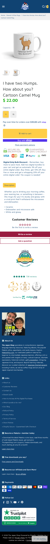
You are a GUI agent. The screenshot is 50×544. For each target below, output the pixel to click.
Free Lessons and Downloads (12, 462)
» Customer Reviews (9, 386)
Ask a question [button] (25, 241)
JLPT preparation (31, 360)
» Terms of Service (9, 419)
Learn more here (8, 449)
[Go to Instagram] (7, 503)
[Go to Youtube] (15, 503)
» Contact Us (6, 390)
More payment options (25, 145)
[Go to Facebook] (3, 503)
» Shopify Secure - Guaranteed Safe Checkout (19, 427)
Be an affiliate (21, 474)
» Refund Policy (8, 411)
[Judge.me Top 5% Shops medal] (37, 286)
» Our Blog (6, 407)
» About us (6, 382)
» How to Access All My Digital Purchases (17, 399)
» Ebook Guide (7, 394)
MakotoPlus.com (8, 352)
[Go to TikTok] (18, 503)
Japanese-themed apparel (37, 365)
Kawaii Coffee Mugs (13, 15)
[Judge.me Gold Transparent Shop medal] (13, 286)
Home (3, 15)
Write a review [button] (25, 234)
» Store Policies (7, 423)
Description (9, 185)
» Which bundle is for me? (11, 403)
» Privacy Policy (8, 415)
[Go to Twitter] (11, 503)
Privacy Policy (20, 538)
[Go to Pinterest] (22, 503)
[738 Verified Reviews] (25, 268)
